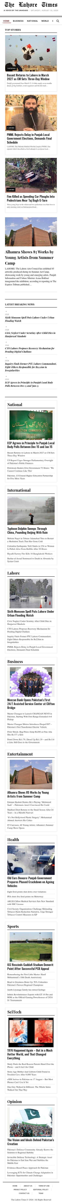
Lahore (13, 572)
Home (6, 21)
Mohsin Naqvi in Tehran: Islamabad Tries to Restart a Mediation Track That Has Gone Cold (30, 540)
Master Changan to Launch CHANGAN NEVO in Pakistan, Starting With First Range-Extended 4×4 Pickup (29, 716)
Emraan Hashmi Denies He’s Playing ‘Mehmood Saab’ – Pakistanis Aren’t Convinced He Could (29, 803)
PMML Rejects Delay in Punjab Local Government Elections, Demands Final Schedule (29, 138)
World (45, 21)
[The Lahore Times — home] (31, 5)
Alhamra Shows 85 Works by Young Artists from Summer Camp (29, 257)
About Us (28, 1186)
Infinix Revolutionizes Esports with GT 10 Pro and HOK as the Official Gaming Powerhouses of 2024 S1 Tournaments (30, 997)
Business (18, 21)
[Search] (58, 21)
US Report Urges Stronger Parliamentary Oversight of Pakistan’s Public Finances (30, 462)
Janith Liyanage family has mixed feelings (26, 989)
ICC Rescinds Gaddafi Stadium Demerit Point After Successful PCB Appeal (30, 966)
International (19, 490)
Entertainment (20, 753)
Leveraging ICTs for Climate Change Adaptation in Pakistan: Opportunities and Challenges (30, 1174)
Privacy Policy (20, 1189)
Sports (13, 926)
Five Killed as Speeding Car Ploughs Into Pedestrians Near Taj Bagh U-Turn (31, 198)
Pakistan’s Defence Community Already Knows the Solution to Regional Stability (30, 1151)
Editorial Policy (40, 1189)
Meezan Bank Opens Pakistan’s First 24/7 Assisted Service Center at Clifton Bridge (31, 704)
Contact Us (24, 1193)
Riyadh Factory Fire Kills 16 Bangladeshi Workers (29, 553)
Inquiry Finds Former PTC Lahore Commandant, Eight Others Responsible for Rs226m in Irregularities (31, 367)
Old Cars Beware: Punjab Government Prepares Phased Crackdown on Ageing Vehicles (30, 882)
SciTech (14, 1011)
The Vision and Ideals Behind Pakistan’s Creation (30, 1142)
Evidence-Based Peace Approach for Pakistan (27, 1167)
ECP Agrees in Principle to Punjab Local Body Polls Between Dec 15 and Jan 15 (31, 445)
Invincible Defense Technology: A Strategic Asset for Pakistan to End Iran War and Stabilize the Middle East (29, 1160)
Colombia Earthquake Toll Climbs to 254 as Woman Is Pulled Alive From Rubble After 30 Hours (30, 547)
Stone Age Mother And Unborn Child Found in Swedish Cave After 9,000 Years (28, 1073)
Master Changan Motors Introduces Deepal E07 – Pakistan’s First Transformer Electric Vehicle (29, 725)
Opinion (14, 1101)
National (32, 21)
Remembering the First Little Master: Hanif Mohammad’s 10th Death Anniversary (26, 976)
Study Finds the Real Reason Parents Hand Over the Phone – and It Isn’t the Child (30, 1065)
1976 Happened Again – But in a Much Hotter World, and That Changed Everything (29, 1054)
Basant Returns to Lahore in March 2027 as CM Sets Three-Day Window (28, 77)
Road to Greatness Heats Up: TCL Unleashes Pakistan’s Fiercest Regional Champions (27, 983)
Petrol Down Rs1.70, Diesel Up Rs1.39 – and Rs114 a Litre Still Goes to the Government (30, 741)
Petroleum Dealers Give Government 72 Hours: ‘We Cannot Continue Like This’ (30, 469)
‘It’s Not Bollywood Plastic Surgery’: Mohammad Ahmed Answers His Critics (29, 819)
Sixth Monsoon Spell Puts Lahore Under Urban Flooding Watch (30, 613)
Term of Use (44, 1186)
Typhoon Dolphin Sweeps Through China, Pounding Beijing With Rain (27, 530)
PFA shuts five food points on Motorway (25, 896)
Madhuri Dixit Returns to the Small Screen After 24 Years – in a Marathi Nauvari (30, 811)
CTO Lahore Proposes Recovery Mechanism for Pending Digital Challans (28, 630)
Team (41, 1193)
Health (13, 839)
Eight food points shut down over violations (26, 891)
